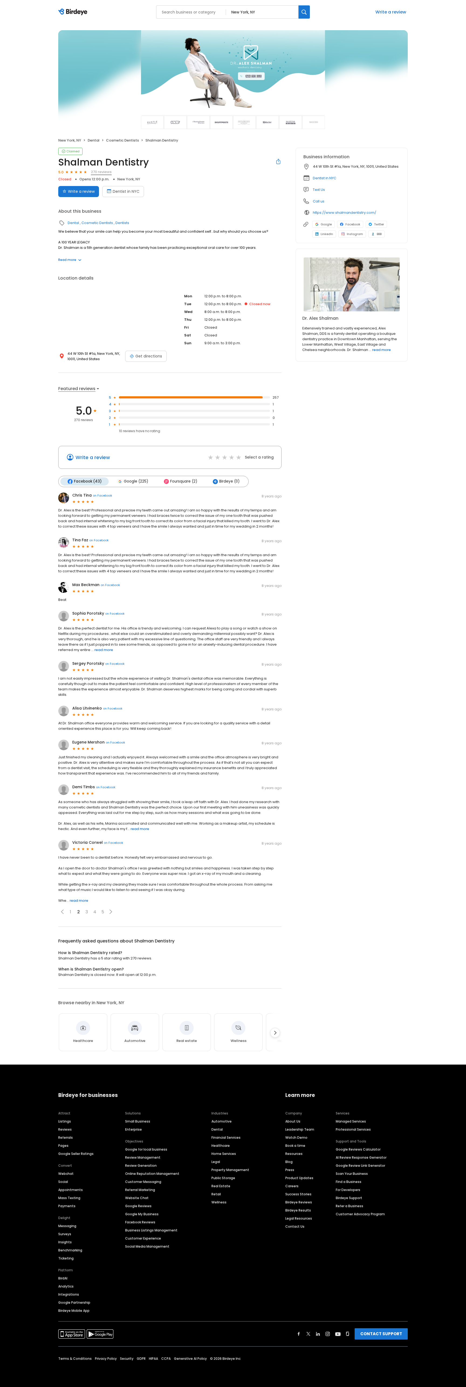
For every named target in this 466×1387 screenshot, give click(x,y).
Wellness (219, 1202)
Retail (216, 1194)
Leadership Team (299, 1129)
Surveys (64, 1234)
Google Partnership (74, 1302)
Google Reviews (138, 1206)
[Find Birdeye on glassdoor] (347, 1334)
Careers (292, 1186)
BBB (379, 234)
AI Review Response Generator (361, 1157)
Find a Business (348, 1181)
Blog (289, 1161)
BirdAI (62, 1278)
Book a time (295, 1145)
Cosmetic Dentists (122, 140)
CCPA (166, 1358)
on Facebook (102, 495)
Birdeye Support (349, 1198)
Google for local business (146, 1149)
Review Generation (141, 1165)
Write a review (390, 12)
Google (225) (136, 481)
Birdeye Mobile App (74, 1310)
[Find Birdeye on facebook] (299, 1334)
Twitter (379, 224)
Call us (318, 201)
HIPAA (153, 1358)
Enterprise (133, 1129)
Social (63, 1181)
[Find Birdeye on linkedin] (318, 1334)
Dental (94, 140)
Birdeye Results (298, 1210)
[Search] (304, 12)
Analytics (66, 1286)
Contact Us (294, 1226)
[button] (62, 912)
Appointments (70, 1190)
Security (126, 1358)
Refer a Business (349, 1206)
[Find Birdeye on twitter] (308, 1334)
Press (289, 1170)
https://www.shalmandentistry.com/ (344, 212)
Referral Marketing (140, 1190)
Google (326, 224)
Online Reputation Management (152, 1173)
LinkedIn (327, 234)
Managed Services (351, 1121)
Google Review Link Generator (360, 1165)
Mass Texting (69, 1198)
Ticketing (66, 1258)
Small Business (137, 1121)
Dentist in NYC (126, 191)
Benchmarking (70, 1250)
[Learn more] (351, 284)
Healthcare (220, 1145)
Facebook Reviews (140, 1222)
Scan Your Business (352, 1173)
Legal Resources (298, 1218)
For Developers (348, 1190)
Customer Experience (143, 1238)
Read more (67, 259)
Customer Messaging (143, 1181)
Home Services (223, 1153)
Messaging (67, 1226)
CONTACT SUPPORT (381, 1334)
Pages (63, 1145)
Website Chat (137, 1198)
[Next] (275, 1033)
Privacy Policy (106, 1358)
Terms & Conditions (75, 1358)
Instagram (355, 234)
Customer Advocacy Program (360, 1214)
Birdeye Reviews (298, 1202)
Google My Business (142, 1214)
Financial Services (226, 1137)
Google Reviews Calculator (358, 1149)
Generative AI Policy (190, 1358)
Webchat (66, 1173)
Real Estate (220, 1186)
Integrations (68, 1294)
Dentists (122, 222)
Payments (67, 1206)
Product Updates (299, 1178)
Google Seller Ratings (76, 1153)
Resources (294, 1153)
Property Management (230, 1170)
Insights (65, 1242)
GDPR (141, 1358)
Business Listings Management (151, 1230)
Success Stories (298, 1194)
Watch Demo (296, 1137)
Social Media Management (147, 1246)
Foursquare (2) (183, 481)
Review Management (142, 1157)
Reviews (65, 1129)
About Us (292, 1121)
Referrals (65, 1137)
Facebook (352, 224)
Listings (64, 1121)
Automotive (221, 1121)
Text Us (319, 189)
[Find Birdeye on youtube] (338, 1334)
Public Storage (223, 1178)
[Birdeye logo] (73, 12)
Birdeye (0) (229, 481)
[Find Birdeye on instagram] (327, 1334)
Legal (215, 1161)
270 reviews (101, 171)
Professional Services (353, 1129)
